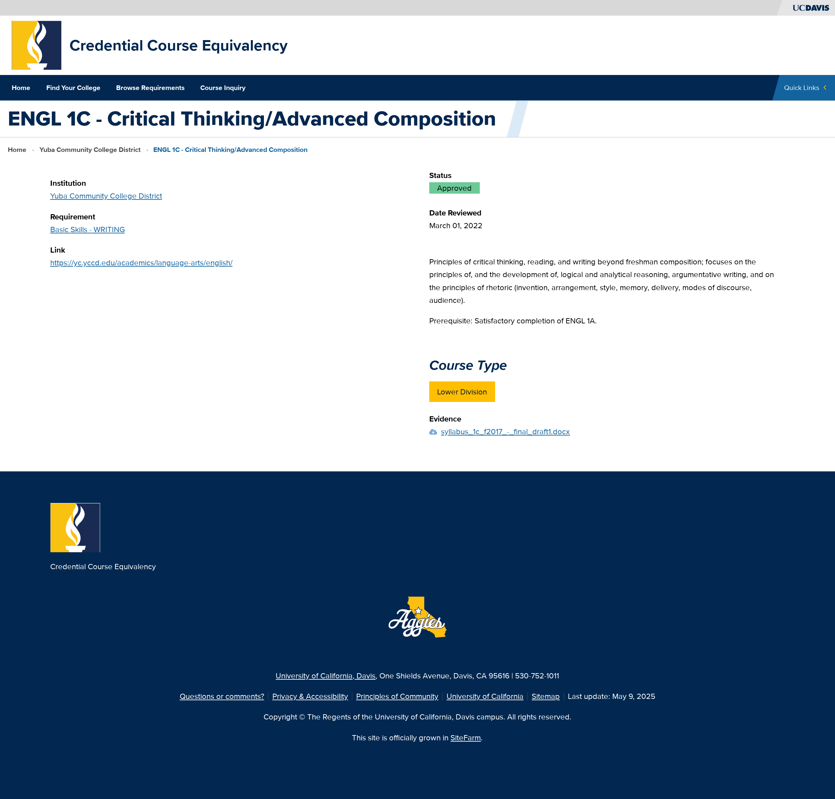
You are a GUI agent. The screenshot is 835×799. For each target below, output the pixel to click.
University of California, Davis (325, 675)
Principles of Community (397, 696)
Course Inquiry (223, 88)
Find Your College (73, 88)
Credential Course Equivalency (178, 45)
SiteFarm (465, 737)
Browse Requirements (150, 88)
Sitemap (546, 696)
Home (21, 88)
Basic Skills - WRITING (87, 229)
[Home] (37, 44)
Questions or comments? (222, 696)
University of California (485, 696)
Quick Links (801, 87)
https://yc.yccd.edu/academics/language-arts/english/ (141, 262)
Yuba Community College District (90, 149)
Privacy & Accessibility (310, 696)
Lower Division (462, 391)
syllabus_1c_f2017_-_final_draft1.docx (505, 431)
